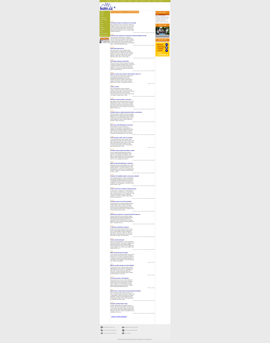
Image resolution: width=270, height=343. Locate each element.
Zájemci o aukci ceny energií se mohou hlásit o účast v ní (125, 74)
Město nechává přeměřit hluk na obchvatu (121, 163)
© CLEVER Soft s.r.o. (141, 339)
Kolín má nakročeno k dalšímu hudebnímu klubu (123, 188)
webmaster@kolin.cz (133, 339)
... (120, 31)
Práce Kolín (110, 330)
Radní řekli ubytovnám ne (117, 48)
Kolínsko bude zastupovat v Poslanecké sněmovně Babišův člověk (128, 35)
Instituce (102, 13)
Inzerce (101, 15)
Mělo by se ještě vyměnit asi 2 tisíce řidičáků (122, 265)
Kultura (101, 23)
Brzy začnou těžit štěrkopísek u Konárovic (121, 125)
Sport (101, 25)
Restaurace (102, 29)
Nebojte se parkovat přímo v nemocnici (120, 99)
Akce (101, 21)
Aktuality (102, 11)
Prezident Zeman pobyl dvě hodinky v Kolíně (122, 150)
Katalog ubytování (131, 327)
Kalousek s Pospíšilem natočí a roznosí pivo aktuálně (124, 176)
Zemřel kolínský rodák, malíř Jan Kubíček (121, 137)
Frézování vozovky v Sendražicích (119, 278)
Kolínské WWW (103, 19)
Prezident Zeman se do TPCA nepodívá (120, 201)
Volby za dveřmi (114, 86)
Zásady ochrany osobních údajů (123, 339)
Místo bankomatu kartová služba (119, 252)
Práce (101, 31)
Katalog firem (103, 17)
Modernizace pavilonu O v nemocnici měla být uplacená (125, 214)
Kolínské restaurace (110, 333)
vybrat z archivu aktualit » (119, 316)
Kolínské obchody (104, 33)
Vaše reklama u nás (148, 339)
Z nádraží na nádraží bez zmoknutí (119, 227)
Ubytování (102, 27)
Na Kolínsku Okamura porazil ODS (119, 61)
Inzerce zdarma (128, 333)
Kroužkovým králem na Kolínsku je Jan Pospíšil (123, 23)
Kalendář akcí (109, 327)
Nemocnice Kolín (103, 35)
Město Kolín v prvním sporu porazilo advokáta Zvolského (125, 291)
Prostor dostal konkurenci (117, 240)
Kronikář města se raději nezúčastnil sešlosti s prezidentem (126, 112)
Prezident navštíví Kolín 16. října (118, 303)
